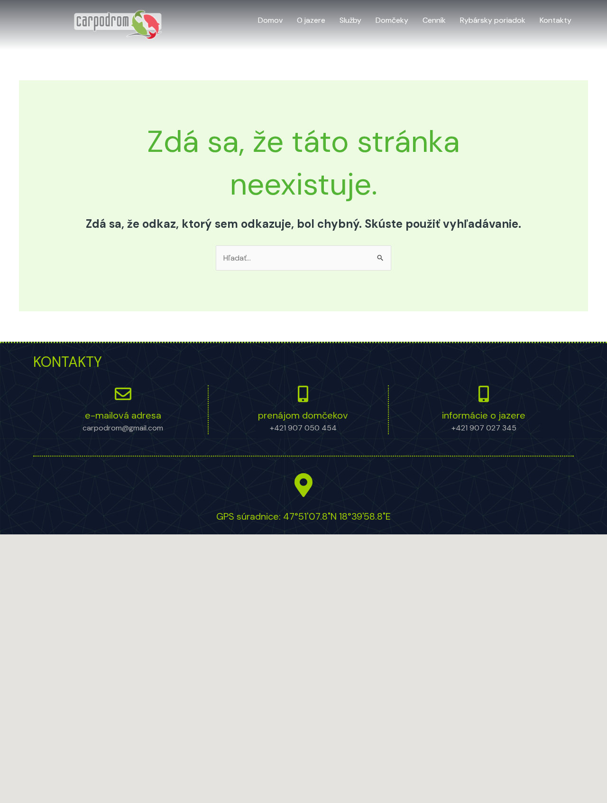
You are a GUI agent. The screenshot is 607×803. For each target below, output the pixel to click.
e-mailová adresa (123, 415)
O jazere (311, 20)
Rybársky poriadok (492, 20)
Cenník (434, 20)
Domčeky (392, 20)
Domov (270, 20)
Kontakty (555, 20)
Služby (350, 20)
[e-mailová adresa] (123, 393)
